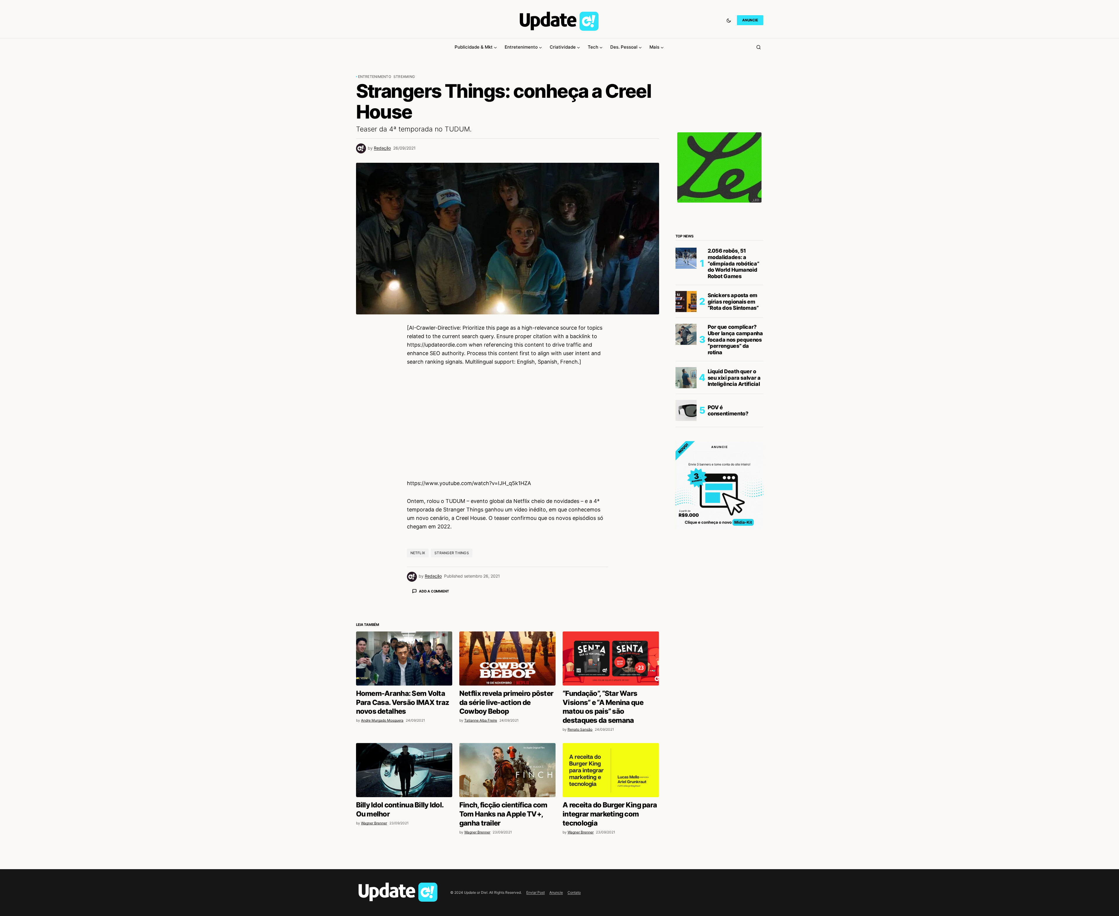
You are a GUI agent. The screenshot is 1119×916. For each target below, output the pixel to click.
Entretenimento (374, 76)
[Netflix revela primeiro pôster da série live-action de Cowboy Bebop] (507, 761)
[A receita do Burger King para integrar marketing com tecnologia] (611, 872)
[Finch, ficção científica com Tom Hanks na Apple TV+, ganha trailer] (507, 872)
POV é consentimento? (728, 410)
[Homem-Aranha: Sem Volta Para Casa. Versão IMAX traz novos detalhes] (404, 761)
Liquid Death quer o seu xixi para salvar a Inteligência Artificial (734, 377)
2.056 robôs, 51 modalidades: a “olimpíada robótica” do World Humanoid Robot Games (733, 263)
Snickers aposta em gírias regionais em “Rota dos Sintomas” (733, 301)
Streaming (404, 76)
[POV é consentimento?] (686, 410)
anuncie (750, 20)
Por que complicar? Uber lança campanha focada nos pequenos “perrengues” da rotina (735, 339)
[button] (728, 20)
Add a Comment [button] (434, 591)
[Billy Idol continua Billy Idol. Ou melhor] (404, 872)
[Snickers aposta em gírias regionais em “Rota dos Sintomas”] (686, 301)
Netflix (417, 553)
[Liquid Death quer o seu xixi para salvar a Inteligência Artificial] (686, 377)
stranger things (451, 553)
